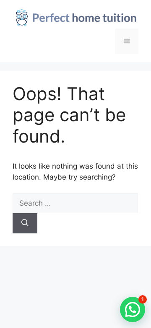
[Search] (25, 223)
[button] (132, 309)
